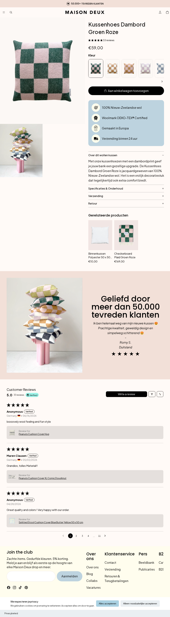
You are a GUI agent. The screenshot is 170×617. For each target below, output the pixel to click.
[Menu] (4, 12)
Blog (89, 574)
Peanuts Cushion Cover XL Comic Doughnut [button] (42, 478)
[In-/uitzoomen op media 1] (42, 70)
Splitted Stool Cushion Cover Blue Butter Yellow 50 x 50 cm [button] (51, 522)
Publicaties (147, 569)
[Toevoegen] (108, 259)
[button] (95, 40)
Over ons (92, 567)
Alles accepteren (107, 603)
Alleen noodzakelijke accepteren (140, 603)
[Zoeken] (11, 12)
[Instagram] (14, 588)
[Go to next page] (106, 536)
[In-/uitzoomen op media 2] (21, 150)
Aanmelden (69, 576)
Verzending (113, 569)
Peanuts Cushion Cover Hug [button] (34, 433)
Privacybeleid (11, 613)
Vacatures (93, 587)
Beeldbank (146, 562)
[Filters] (151, 394)
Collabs (91, 581)
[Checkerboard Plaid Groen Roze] (126, 235)
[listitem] (95, 68)
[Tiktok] (20, 588)
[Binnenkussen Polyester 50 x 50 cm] (100, 235)
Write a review (126, 394)
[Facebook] (9, 588)
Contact (110, 562)
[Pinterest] (26, 588)
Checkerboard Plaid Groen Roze (124, 255)
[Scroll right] (162, 81)
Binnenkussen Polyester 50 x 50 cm (99, 255)
